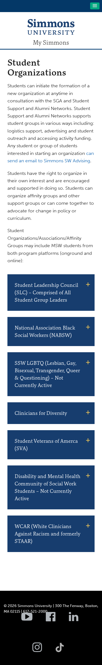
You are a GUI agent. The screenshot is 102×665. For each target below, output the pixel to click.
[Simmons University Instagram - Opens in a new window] (43, 650)
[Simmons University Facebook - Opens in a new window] (57, 619)
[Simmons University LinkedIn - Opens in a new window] (80, 619)
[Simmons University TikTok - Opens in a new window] (67, 636)
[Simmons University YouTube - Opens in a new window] (33, 619)
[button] (95, 5)
